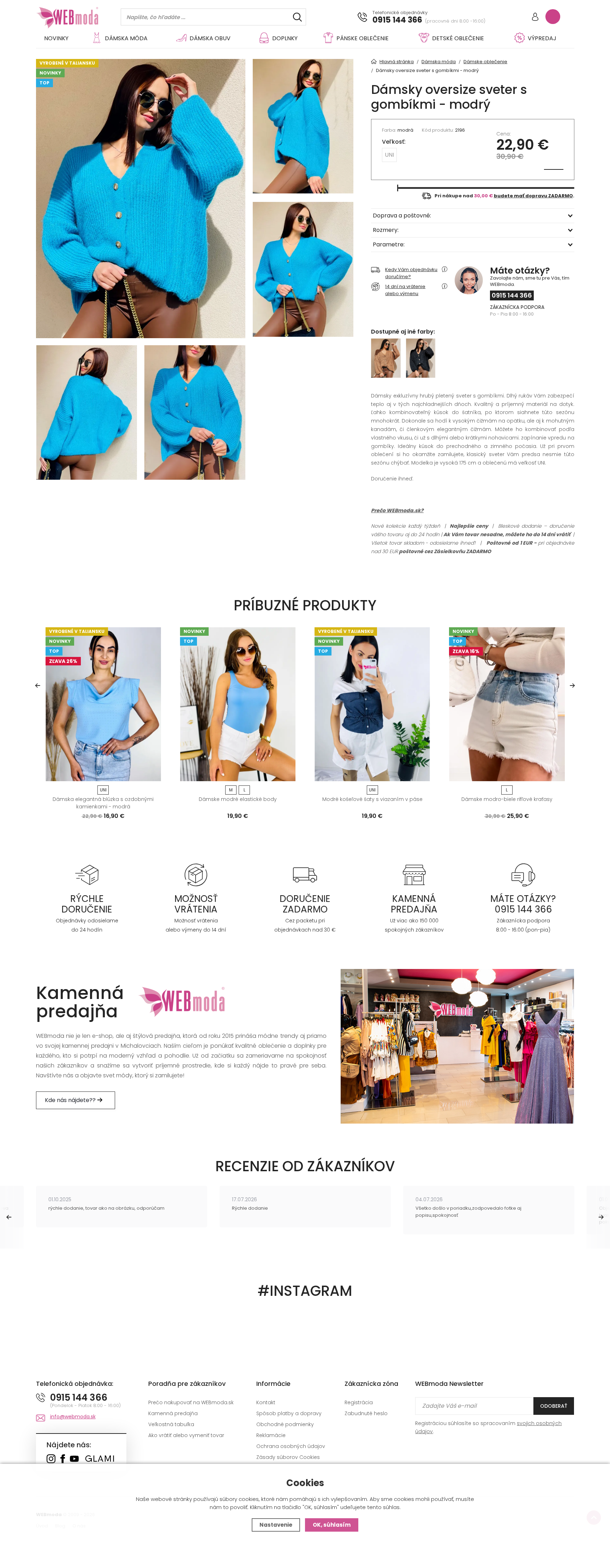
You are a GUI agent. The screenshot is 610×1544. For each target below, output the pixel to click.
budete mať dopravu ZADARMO (533, 195)
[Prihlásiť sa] (535, 17)
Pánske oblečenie (362, 38)
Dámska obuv (210, 38)
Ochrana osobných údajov (290, 1446)
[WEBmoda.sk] (51, 1459)
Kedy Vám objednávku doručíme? (411, 273)
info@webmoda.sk (73, 1416)
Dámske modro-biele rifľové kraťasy (506, 799)
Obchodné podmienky (285, 1424)
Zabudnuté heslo (366, 1413)
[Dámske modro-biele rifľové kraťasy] (506, 704)
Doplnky (285, 38)
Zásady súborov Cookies (288, 1457)
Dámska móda (126, 38)
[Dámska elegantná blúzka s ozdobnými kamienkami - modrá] (103, 704)
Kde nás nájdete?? (71, 1100)
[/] (87, 874)
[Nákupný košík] (552, 16)
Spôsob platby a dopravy (289, 1413)
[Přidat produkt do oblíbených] (152, 773)
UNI (389, 155)
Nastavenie (275, 1524)
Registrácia (359, 1402)
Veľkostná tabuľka (171, 1424)
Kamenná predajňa (173, 1413)
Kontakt (265, 1402)
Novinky (56, 38)
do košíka (100, 773)
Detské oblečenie (458, 38)
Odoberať (553, 1406)
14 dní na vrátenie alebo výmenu (405, 290)
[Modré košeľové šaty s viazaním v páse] (372, 704)
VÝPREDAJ (542, 38)
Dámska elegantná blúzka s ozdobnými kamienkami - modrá (103, 803)
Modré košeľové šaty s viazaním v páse (372, 799)
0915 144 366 (397, 20)
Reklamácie (271, 1435)
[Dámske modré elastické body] (237, 704)
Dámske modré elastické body (238, 799)
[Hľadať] (297, 17)
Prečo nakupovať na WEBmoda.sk (191, 1402)
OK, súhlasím (332, 1524)
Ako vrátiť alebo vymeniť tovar (186, 1435)
